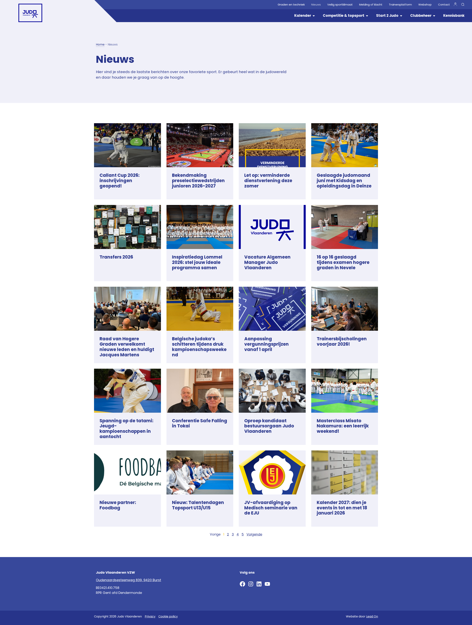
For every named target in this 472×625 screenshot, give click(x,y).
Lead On (372, 616)
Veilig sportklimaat (340, 4)
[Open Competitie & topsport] (367, 15)
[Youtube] (267, 584)
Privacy (150, 616)
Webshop (425, 4)
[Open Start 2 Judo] (401, 15)
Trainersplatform (400, 4)
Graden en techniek (291, 4)
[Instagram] (251, 584)
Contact (444, 4)
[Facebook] (242, 584)
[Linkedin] (259, 584)
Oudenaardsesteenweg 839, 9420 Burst (128, 580)
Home (100, 44)
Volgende (254, 534)
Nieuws (316, 4)
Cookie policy (168, 616)
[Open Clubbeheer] (434, 15)
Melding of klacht (370, 4)
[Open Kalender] (313, 15)
